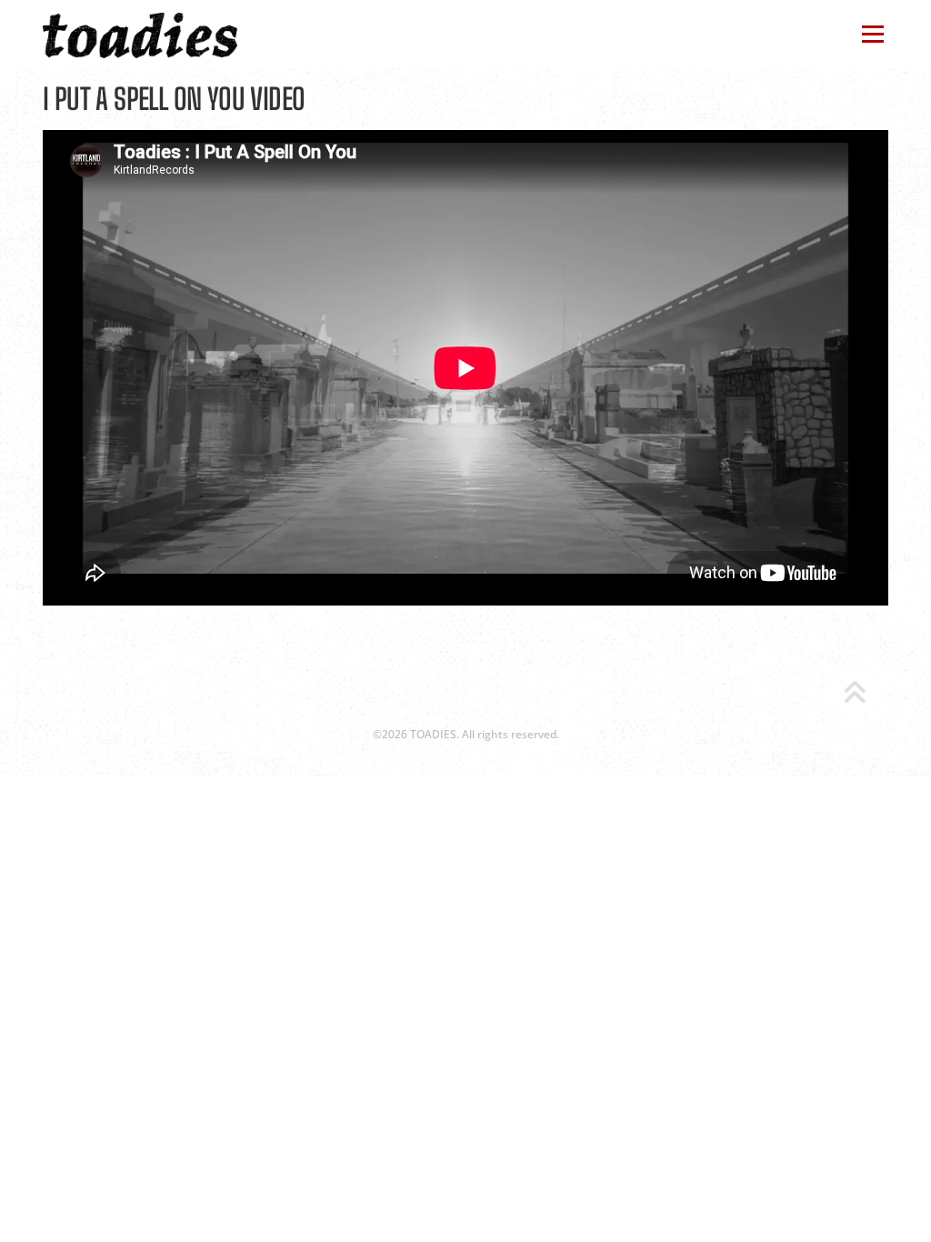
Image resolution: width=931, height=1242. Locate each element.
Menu (872, 34)
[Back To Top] (854, 694)
